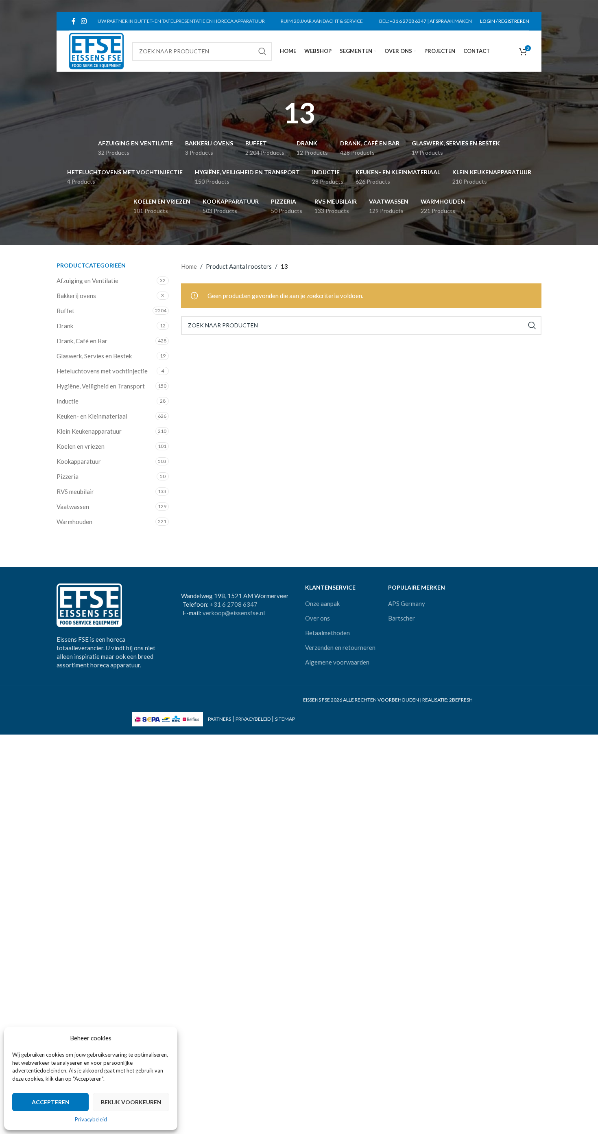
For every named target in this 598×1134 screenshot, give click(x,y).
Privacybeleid (91, 1119)
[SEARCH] (262, 51)
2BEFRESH (461, 700)
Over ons (317, 618)
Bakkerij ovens (76, 295)
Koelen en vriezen (81, 446)
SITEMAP (285, 719)
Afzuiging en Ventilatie (87, 280)
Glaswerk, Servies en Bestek (94, 356)
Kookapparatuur (79, 461)
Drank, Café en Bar (82, 340)
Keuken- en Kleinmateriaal (92, 416)
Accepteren (51, 1102)
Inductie (68, 401)
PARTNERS (219, 719)
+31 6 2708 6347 (408, 21)
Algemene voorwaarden (337, 662)
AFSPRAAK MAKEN (451, 21)
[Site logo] (96, 50)
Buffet (65, 310)
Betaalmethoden (327, 632)
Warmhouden (74, 521)
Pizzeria (68, 476)
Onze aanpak (322, 603)
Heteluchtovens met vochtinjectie (102, 371)
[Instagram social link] (83, 21)
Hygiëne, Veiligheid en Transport (101, 386)
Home (189, 266)
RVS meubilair (75, 491)
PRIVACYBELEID (253, 719)
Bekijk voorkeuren (131, 1102)
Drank (65, 325)
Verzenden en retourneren (340, 647)
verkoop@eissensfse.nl (234, 612)
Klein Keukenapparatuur (89, 431)
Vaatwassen (73, 506)
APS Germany (406, 603)
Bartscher (401, 618)
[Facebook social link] (73, 21)
